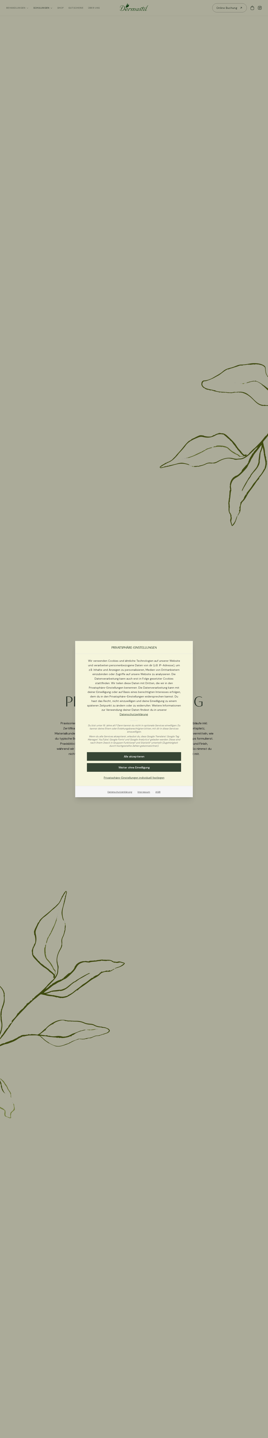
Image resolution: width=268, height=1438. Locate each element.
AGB (157, 791)
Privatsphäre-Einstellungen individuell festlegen (134, 777)
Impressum (144, 791)
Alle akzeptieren (134, 756)
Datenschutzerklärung (134, 714)
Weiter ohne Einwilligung (134, 767)
